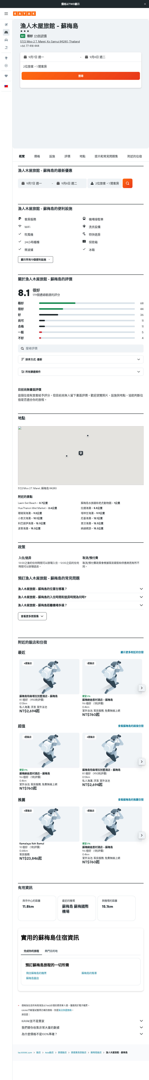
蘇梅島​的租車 (89, 973)
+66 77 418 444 (29, 46)
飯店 (38, 1052)
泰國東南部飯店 (78, 1052)
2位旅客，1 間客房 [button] (35, 66)
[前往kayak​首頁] (24, 13)
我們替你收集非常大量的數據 (40, 1027)
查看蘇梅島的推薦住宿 (131, 799)
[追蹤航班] (6, 65)
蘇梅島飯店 (32, 978)
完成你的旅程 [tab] (31, 951)
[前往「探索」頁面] (6, 58)
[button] (145, 4)
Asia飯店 (49, 1052)
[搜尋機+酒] (6, 47)
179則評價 (40, 36)
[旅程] (6, 76)
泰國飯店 (62, 1052)
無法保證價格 (65, 1010)
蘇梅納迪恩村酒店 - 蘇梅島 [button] (97, 699)
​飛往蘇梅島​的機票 (36, 973)
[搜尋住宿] (6, 32)
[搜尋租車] (6, 40)
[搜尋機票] (6, 24)
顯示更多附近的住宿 (132, 652)
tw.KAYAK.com (25, 1052)
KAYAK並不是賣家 (33, 1021)
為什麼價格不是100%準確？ (39, 1034)
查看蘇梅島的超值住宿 (131, 726)
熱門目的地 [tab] (51, 951)
